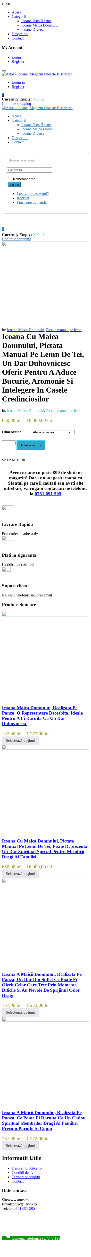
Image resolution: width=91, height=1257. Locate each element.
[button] (3, 95)
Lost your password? (33, 194)
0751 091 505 (48, 493)
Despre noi (20, 34)
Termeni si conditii (26, 1177)
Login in (18, 82)
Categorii (19, 16)
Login (16, 57)
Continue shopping (16, 103)
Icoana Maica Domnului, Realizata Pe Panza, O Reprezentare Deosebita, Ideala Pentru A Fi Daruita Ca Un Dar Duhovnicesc (42, 715)
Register (18, 62)
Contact (18, 38)
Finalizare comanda (32, 202)
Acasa (16, 12)
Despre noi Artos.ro (27, 1168)
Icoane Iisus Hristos (36, 21)
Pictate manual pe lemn (64, 330)
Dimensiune (11, 432)
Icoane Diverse (32, 29)
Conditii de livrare (25, 1172)
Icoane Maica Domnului (39, 25)
